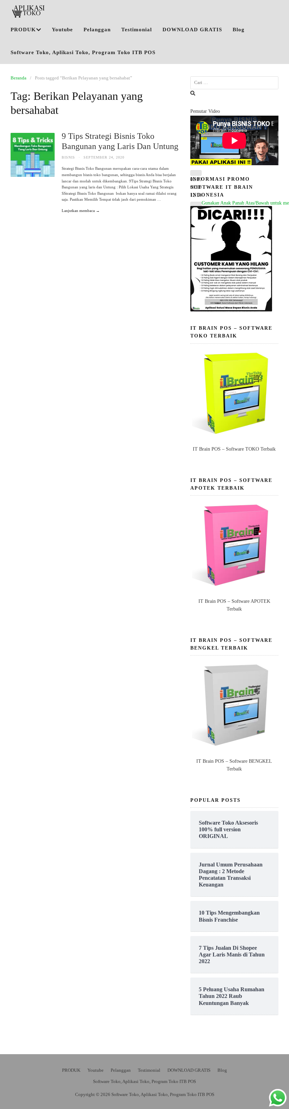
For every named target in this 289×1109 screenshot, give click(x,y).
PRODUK (23, 29)
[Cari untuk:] (234, 82)
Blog (239, 29)
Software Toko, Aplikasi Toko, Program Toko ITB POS (83, 52)
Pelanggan (97, 29)
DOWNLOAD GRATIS (192, 29)
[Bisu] (196, 204)
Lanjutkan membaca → (81, 210)
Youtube (62, 29)
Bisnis (68, 157)
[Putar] (196, 173)
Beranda (18, 77)
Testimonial (136, 29)
